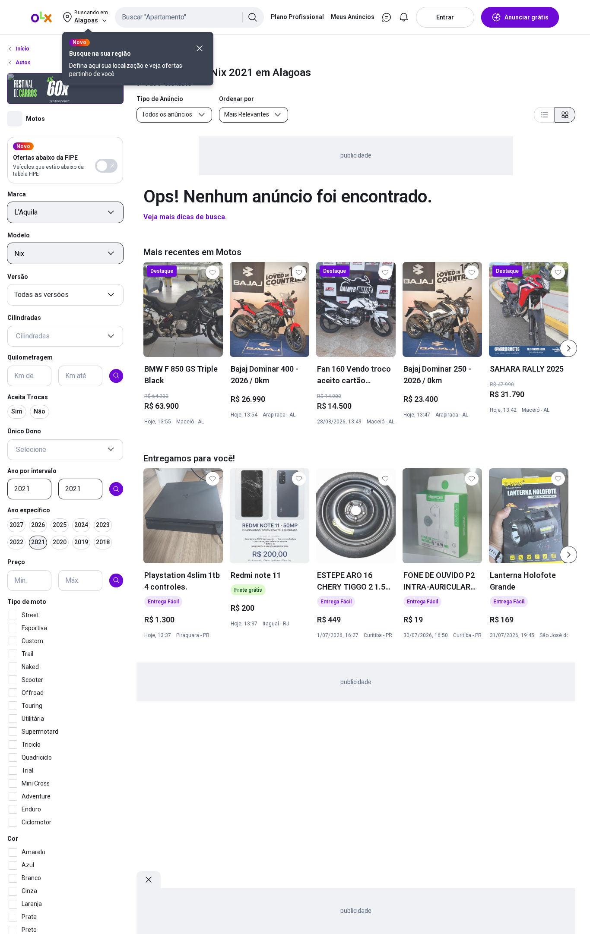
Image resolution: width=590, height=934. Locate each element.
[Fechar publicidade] (148, 879)
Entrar (445, 17)
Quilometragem (30, 357)
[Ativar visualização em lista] (544, 115)
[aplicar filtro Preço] (116, 580)
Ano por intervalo (32, 470)
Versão (17, 276)
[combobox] (189, 17)
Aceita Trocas (27, 396)
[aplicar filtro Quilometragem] (116, 375)
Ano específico (28, 510)
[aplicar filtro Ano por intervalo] (116, 489)
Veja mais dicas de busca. (185, 217)
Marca (16, 193)
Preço (16, 562)
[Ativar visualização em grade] (565, 115)
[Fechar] (199, 48)
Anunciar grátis (526, 17)
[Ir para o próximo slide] (568, 348)
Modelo (18, 235)
